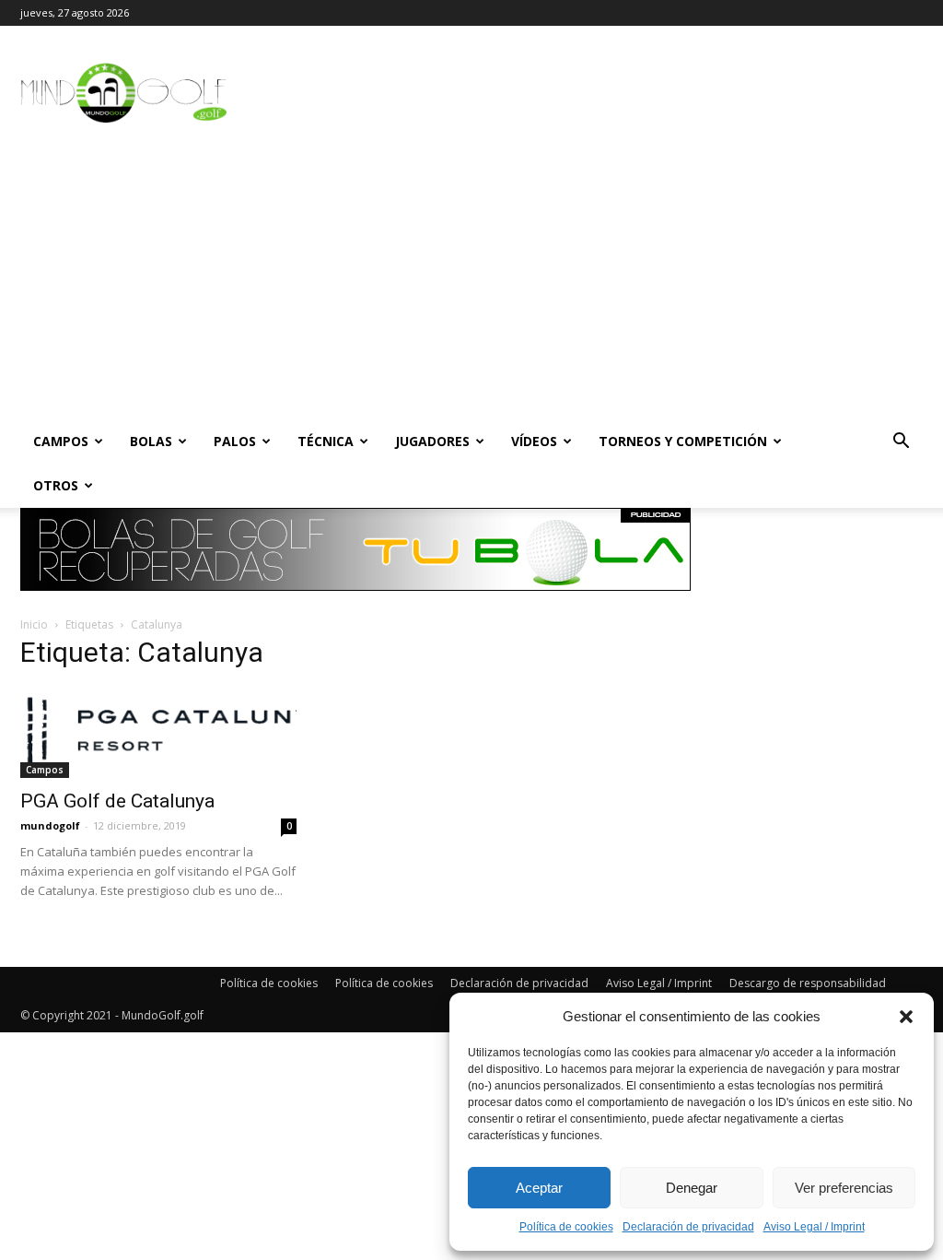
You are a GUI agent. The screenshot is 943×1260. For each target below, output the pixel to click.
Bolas (151, 441)
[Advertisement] (471, 281)
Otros (55, 485)
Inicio (34, 624)
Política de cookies (566, 1226)
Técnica (325, 441)
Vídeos (534, 441)
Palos (235, 441)
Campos (60, 441)
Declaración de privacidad (688, 1226)
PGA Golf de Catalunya (117, 801)
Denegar (691, 1187)
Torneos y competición (683, 441)
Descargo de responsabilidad (807, 983)
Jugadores (432, 441)
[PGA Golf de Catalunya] (158, 733)
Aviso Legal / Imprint (814, 1226)
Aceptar (539, 1187)
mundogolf (50, 825)
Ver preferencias (844, 1187)
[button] (906, 1016)
